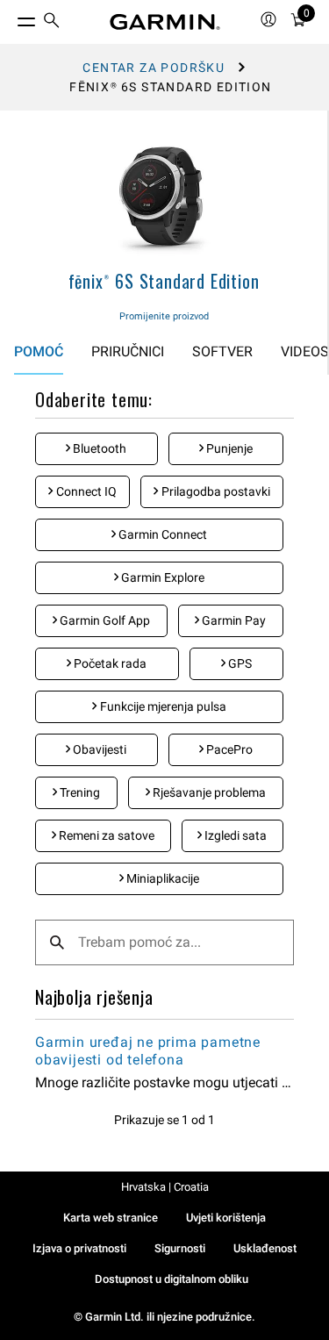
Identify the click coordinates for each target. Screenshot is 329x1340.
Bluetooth (98, 448)
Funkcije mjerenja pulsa (161, 706)
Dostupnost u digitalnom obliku (171, 1279)
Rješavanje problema (208, 792)
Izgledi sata (234, 835)
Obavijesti (98, 749)
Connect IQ (85, 491)
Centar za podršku (153, 68)
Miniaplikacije (161, 878)
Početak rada (109, 663)
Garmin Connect (161, 534)
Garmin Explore (161, 577)
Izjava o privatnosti (79, 1248)
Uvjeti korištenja (226, 1217)
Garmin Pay (232, 620)
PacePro (228, 749)
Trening (78, 792)
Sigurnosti (179, 1248)
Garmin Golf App (103, 620)
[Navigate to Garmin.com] (165, 22)
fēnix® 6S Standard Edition (164, 281)
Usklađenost (265, 1248)
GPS (238, 663)
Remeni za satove (105, 835)
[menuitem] (52, 22)
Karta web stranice (110, 1217)
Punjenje (228, 448)
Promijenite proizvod (164, 316)
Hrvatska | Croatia (165, 1186)
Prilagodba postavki (214, 491)
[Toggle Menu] (10, 17)
